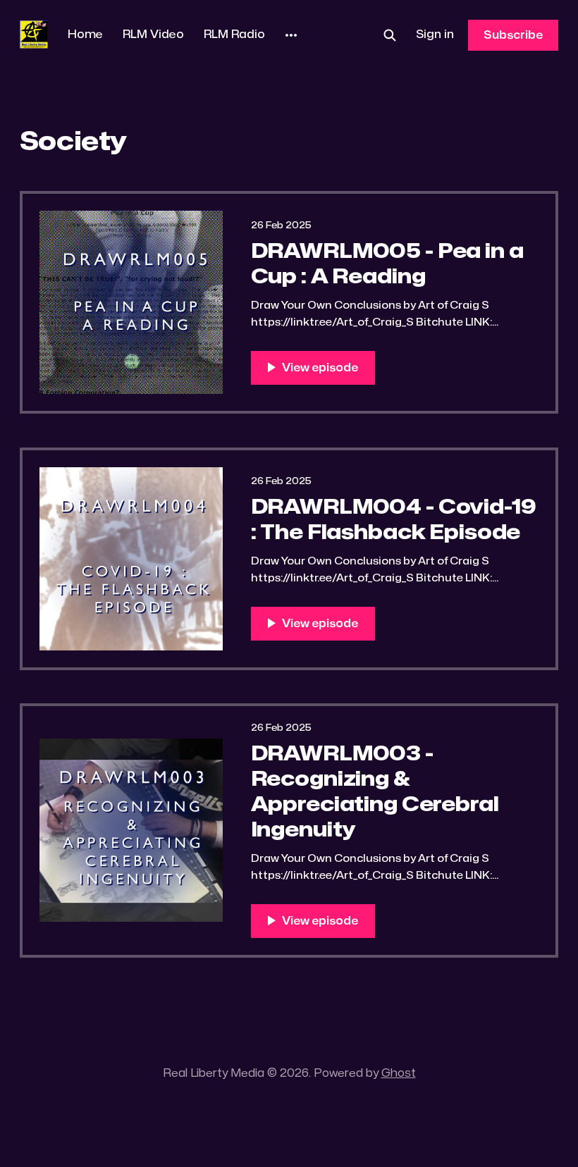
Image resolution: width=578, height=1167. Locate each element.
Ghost (398, 1073)
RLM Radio (234, 34)
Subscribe (513, 35)
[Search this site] (389, 35)
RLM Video (153, 34)
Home (85, 34)
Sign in (435, 34)
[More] (291, 35)
